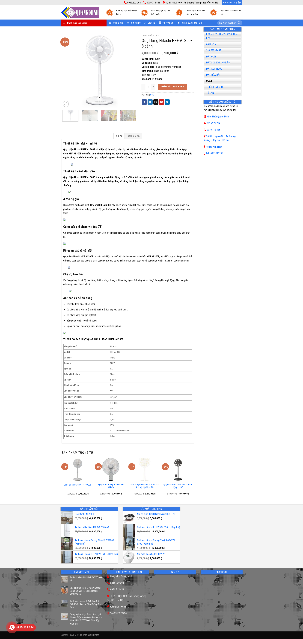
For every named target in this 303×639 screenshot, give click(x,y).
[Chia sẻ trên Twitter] (150, 102)
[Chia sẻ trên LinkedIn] (167, 102)
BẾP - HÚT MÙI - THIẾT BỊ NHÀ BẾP (222, 36)
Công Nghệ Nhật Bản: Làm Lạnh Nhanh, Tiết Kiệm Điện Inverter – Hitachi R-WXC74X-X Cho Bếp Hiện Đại (86, 619)
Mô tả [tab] (119, 136)
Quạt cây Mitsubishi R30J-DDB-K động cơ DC (177, 486)
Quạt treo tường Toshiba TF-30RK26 (111, 486)
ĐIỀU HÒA (211, 44)
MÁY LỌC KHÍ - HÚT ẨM (218, 62)
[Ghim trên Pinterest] (161, 102)
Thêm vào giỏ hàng (172, 86)
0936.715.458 (213, 129)
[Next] (131, 70)
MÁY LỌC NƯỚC (214, 68)
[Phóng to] (66, 104)
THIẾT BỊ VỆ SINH (215, 86)
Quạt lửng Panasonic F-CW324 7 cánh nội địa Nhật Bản (144, 486)
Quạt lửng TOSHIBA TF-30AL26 (77, 484)
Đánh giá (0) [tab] (134, 136)
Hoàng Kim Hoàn (214, 146)
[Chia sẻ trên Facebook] (144, 102)
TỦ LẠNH (210, 92)
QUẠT (209, 80)
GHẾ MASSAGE (213, 50)
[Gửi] (239, 23)
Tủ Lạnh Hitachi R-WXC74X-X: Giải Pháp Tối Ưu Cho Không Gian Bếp (86, 604)
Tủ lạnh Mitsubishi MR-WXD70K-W (86, 579)
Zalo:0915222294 (214, 153)
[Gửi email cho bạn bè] (155, 102)
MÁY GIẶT (211, 56)
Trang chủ (147, 35)
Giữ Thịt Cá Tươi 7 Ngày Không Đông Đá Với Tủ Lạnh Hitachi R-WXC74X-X (85, 590)
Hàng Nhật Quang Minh (217, 116)
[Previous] (67, 70)
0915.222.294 (213, 123)
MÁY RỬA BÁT (213, 74)
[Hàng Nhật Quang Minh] (80, 12)
